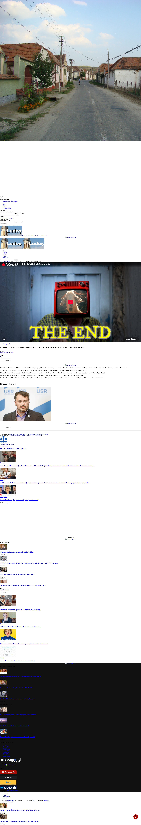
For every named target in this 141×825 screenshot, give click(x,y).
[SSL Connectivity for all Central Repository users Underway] (3, 711)
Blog (4, 204)
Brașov (1, 658)
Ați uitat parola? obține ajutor (7, 218)
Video (4, 256)
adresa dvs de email (18, 222)
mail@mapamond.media (12, 790)
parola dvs (16, 215)
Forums (4, 205)
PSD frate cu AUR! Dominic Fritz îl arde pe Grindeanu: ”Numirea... (20, 626)
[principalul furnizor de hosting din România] (24, 800)
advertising (8, 764)
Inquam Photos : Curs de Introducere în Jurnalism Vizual (17, 661)
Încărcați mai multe (4, 589)
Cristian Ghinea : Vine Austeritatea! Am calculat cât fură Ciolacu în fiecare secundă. (28, 434)
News (4, 250)
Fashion (5, 252)
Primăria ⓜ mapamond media (7, 352)
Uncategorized (6, 261)
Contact (5, 206)
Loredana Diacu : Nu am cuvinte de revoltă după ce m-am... (18, 699)
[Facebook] (14, 360)
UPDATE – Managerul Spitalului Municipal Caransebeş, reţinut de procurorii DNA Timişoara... (29, 563)
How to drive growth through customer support (14, 725)
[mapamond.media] (8, 784)
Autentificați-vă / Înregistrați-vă (10, 201)
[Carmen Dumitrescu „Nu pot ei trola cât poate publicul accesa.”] (8, 495)
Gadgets (5, 253)
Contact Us (5, 798)
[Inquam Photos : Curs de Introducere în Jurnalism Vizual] (8, 656)
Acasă (1, 261)
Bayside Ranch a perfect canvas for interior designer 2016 (17, 737)
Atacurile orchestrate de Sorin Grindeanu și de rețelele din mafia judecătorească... (24, 644)
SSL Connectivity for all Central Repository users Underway (18, 714)
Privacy (4, 795)
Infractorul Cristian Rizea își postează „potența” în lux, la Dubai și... (20, 609)
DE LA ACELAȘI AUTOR (19, 448)
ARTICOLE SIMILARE (6, 448)
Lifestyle (5, 254)
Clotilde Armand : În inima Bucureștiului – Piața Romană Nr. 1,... (20, 810)
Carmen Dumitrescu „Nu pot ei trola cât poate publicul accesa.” (19, 500)
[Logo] (11, 248)
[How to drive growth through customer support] (3, 723)
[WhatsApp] (29, 360)
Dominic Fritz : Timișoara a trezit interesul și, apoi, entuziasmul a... (20, 821)
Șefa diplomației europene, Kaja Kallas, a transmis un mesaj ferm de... (21, 676)
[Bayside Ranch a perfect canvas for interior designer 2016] (3, 734)
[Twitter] (19, 360)
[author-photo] (3, 443)
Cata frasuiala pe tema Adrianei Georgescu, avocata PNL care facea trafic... (22, 585)
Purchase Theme (7, 208)
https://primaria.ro (4, 445)
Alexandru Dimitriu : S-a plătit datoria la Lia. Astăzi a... (17, 552)
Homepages (5, 257)
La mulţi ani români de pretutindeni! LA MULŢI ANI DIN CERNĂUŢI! (25, 435)
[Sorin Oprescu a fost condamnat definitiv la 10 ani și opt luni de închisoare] (3, 571)
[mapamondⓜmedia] (70, 237)
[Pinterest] (24, 360)
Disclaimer (5, 794)
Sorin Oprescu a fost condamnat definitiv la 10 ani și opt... (17, 574)
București (2, 463)
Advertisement (6, 796)
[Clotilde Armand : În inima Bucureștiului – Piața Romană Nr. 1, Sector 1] (3, 807)
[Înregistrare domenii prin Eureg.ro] (35, 800)
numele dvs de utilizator (19, 213)
